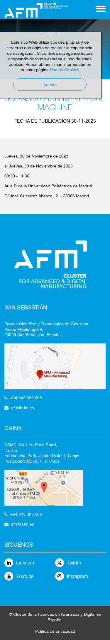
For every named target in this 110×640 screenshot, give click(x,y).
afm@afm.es (22, 407)
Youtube (25, 576)
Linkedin (25, 563)
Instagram (77, 576)
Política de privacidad (55, 631)
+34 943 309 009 (26, 398)
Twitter (74, 563)
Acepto (50, 84)
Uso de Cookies (64, 69)
